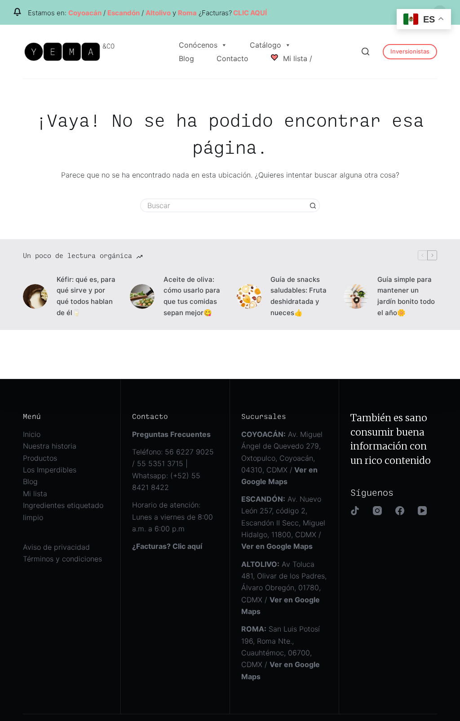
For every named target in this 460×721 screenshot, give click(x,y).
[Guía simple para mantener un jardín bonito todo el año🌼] (356, 296)
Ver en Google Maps (277, 546)
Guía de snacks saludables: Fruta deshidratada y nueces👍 (298, 296)
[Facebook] (399, 510)
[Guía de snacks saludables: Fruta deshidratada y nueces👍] (249, 296)
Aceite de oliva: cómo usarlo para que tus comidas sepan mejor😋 (192, 296)
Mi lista (35, 493)
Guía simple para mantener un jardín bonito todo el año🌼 (406, 296)
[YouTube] (422, 510)
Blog (186, 58)
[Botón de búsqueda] (313, 205)
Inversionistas (409, 51)
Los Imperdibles (49, 469)
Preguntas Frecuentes (171, 434)
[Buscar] (365, 51)
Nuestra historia (49, 445)
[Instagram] (377, 510)
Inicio (31, 434)
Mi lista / (296, 58)
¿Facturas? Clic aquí (167, 546)
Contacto (232, 58)
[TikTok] (354, 510)
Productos (40, 458)
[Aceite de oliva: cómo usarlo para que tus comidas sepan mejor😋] (142, 296)
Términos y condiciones (62, 558)
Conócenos (198, 44)
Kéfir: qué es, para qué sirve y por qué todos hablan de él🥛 (86, 296)
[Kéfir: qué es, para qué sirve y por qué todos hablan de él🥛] (35, 296)
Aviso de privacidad (56, 547)
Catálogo (265, 44)
